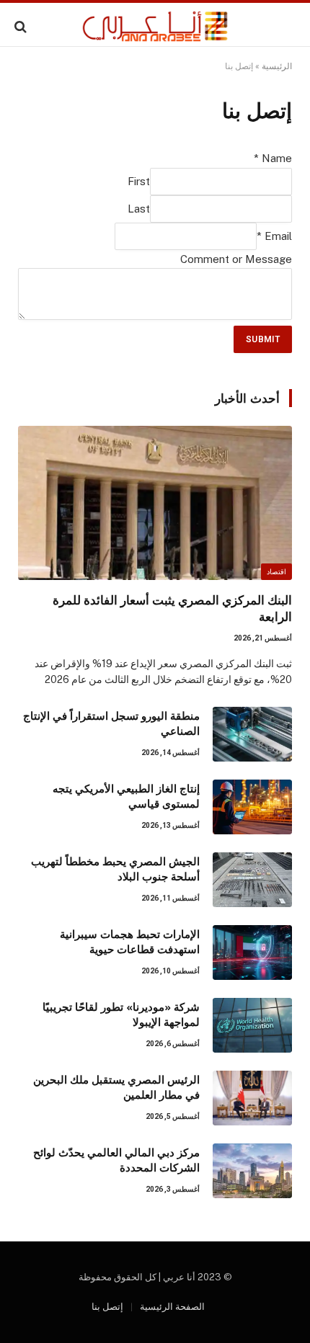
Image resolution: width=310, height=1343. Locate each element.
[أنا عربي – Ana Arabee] (155, 26)
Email (274, 236)
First (139, 181)
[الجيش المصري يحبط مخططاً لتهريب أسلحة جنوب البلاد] (252, 879)
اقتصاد (276, 572)
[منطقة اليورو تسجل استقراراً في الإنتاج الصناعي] (252, 734)
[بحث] (22, 26)
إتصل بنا (107, 1306)
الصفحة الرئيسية (172, 1306)
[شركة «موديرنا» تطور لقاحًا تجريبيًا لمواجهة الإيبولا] (252, 1025)
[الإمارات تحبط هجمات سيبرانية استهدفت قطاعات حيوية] (252, 952)
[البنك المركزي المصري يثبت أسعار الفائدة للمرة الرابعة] (155, 503)
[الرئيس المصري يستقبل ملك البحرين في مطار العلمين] (252, 1098)
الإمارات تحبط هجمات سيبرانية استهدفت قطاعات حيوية (130, 941)
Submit (263, 339)
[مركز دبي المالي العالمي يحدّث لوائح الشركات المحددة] (252, 1170)
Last (139, 208)
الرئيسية (277, 66)
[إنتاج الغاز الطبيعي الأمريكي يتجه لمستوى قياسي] (252, 807)
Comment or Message (236, 259)
